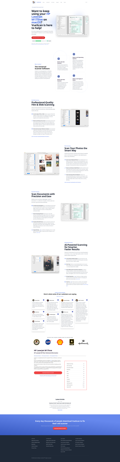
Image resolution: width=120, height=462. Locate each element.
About (65, 2)
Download (48, 2)
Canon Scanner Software (79, 440)
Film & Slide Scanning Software (66, 440)
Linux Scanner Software (65, 442)
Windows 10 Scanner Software (66, 449)
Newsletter (33, 444)
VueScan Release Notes (36, 442)
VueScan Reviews (35, 446)
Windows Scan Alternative (50, 442)
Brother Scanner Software (80, 446)
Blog (61, 2)
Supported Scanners (35, 440)
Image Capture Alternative (50, 440)
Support (57, 2)
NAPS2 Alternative (49, 444)
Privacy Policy (34, 448)
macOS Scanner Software (65, 444)
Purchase (52, 2)
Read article (60, 410)
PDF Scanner (63, 446)
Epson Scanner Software (79, 444)
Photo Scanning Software (65, 448)
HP (51, 360)
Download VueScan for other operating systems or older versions (40, 44)
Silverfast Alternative (49, 446)
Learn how (38, 232)
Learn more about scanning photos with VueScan (72, 182)
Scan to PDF (63, 451)
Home (43, 2)
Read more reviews (60, 296)
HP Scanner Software (79, 442)
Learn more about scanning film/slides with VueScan (40, 136)
